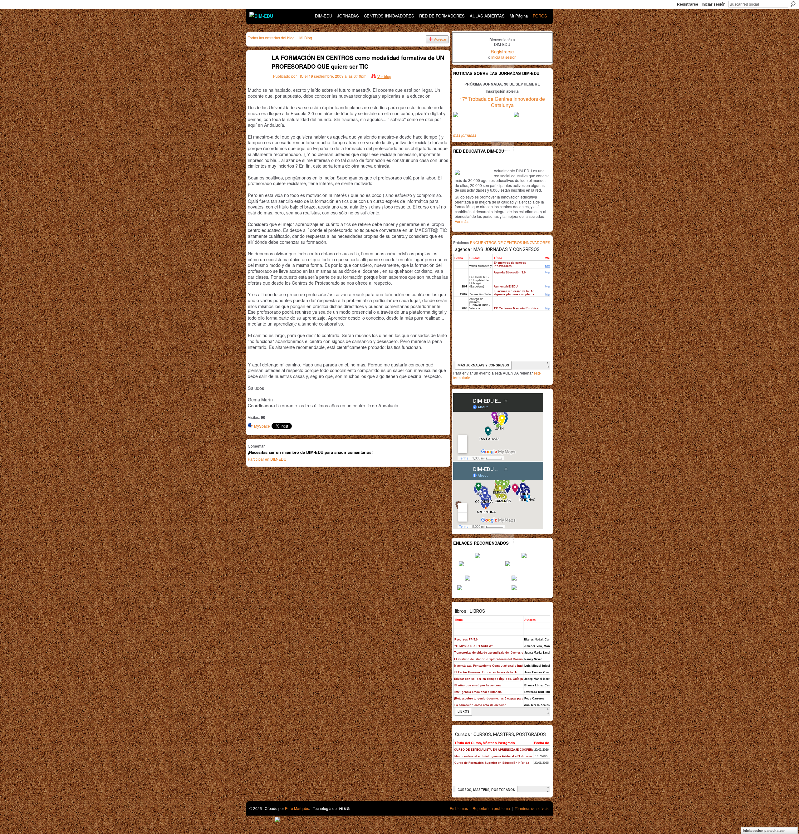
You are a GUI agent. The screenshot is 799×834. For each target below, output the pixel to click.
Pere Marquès (297, 808)
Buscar (793, 4)
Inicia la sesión (504, 57)
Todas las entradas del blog (271, 37)
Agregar (440, 39)
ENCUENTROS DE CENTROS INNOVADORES (510, 242)
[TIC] (256, 71)
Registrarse (687, 4)
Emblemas (459, 808)
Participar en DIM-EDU (267, 459)
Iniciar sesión (713, 4)
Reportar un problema (491, 808)
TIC (301, 76)
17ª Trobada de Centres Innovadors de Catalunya (502, 102)
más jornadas (464, 135)
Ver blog (384, 76)
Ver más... (463, 221)
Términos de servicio (532, 808)
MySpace (262, 426)
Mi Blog (305, 37)
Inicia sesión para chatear (764, 830)
